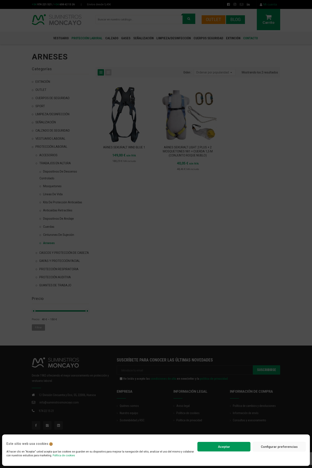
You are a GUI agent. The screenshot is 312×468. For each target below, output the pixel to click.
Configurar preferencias (279, 447)
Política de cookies (64, 455)
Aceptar (224, 447)
